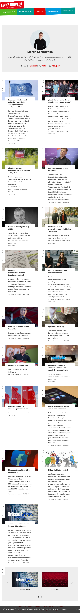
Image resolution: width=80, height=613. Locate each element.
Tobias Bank (14, 240)
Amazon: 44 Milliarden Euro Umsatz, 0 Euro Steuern (18, 525)
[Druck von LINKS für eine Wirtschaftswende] (60, 260)
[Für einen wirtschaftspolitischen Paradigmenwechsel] (20, 260)
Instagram (55, 66)
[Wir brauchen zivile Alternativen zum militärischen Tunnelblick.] (60, 217)
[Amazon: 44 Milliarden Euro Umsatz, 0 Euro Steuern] (20, 514)
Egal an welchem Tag (56, 327)
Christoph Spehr (23, 136)
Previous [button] (8, 583)
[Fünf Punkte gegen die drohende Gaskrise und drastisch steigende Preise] (60, 355)
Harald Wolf (11, 141)
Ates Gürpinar (21, 133)
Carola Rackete (55, 131)
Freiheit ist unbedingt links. (18, 365)
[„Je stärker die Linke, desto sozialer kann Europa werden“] (60, 90)
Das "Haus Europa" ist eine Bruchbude (58, 169)
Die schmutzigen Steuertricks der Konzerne (19, 471)
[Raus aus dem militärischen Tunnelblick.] (20, 317)
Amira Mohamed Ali (53, 376)
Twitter (44, 66)
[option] (25, 582)
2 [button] (42, 597)
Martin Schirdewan (13, 136)
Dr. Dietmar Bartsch (56, 374)
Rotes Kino (55, 589)
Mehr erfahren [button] (62, 609)
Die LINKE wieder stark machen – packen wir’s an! (18, 407)
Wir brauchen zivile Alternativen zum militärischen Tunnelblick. (59, 229)
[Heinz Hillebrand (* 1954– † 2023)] (20, 217)
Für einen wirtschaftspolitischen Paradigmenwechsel (16, 272)
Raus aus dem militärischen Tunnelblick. (18, 328)
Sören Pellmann (12, 192)
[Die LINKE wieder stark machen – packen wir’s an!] (20, 396)
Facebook (33, 66)
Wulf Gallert (14, 133)
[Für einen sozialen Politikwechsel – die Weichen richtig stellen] (20, 158)
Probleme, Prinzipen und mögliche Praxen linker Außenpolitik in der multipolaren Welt (17, 103)
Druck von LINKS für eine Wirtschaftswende (57, 271)
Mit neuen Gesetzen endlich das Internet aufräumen (58, 407)
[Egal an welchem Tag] (60, 317)
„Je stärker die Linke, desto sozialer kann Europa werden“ (59, 101)
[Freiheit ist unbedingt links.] (20, 355)
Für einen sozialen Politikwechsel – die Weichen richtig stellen (19, 170)
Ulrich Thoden (12, 138)
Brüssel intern (43, 390)
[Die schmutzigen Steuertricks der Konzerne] (20, 460)
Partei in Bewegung (43, 86)
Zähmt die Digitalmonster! (58, 470)
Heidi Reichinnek (15, 187)
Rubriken (3, 570)
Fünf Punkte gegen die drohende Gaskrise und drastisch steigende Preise (58, 367)
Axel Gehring (18, 141)
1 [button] (38, 597)
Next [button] (72, 583)
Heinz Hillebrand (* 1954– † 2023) (18, 228)
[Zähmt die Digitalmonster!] (60, 460)
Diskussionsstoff (3, 85)
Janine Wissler (23, 189)
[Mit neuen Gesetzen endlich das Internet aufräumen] (60, 396)
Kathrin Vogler (21, 138)
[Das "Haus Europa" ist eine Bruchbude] (60, 158)
